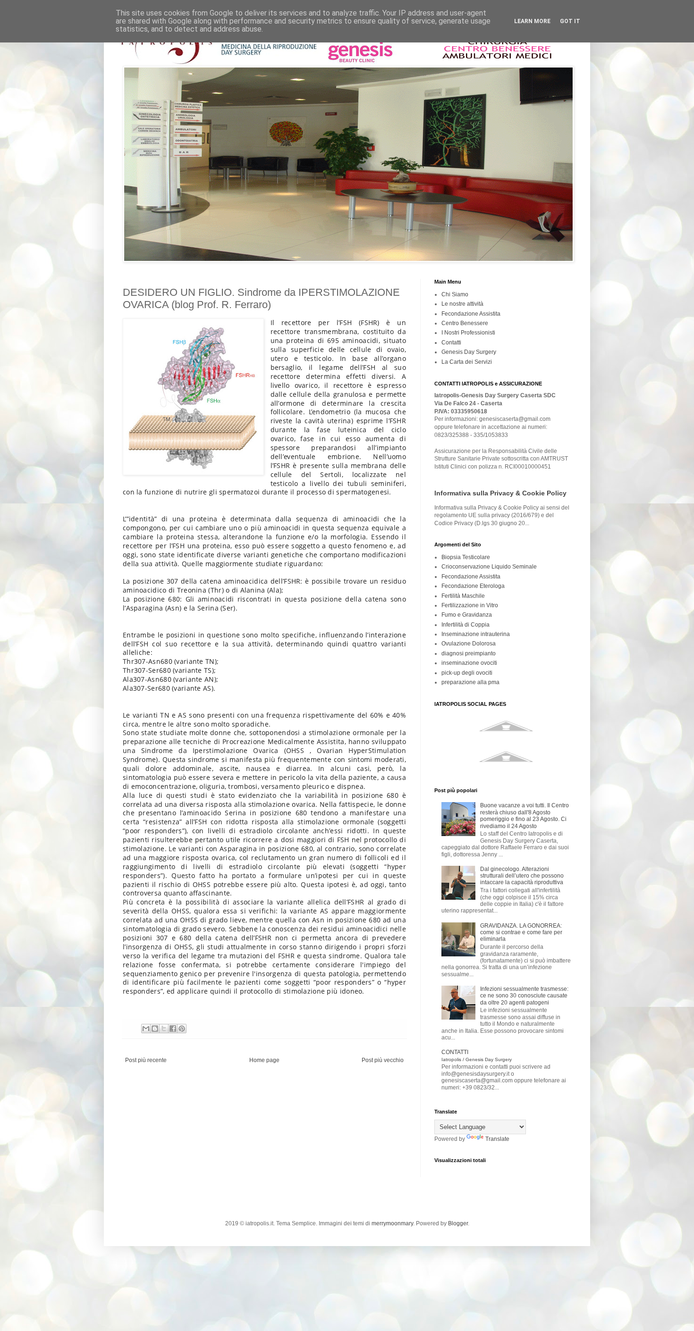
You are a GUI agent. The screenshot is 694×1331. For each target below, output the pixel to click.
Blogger (458, 1223)
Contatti (451, 342)
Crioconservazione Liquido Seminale (489, 566)
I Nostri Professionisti (468, 332)
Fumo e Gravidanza (466, 614)
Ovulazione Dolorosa (468, 643)
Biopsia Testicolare (465, 557)
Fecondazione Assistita (470, 313)
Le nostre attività (462, 304)
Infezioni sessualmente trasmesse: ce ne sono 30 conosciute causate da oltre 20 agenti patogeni (524, 996)
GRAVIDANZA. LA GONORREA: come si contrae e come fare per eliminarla (521, 932)
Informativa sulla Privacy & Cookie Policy (500, 493)
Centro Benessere (464, 323)
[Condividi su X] (164, 1028)
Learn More (532, 21)
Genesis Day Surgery (468, 352)
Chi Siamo (454, 294)
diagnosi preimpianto (468, 653)
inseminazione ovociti (469, 663)
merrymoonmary (392, 1223)
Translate (497, 1139)
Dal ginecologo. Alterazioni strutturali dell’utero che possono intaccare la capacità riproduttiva (522, 876)
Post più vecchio (383, 1060)
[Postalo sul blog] (155, 1028)
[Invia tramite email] (146, 1028)
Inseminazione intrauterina (475, 634)
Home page (264, 1060)
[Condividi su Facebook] (173, 1028)
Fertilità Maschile (463, 596)
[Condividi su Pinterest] (181, 1028)
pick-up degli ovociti (466, 673)
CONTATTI (476, 1055)
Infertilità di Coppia (465, 624)
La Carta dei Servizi (466, 362)
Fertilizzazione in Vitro (469, 605)
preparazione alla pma (470, 682)
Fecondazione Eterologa (473, 586)
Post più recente (146, 1060)
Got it (570, 21)
